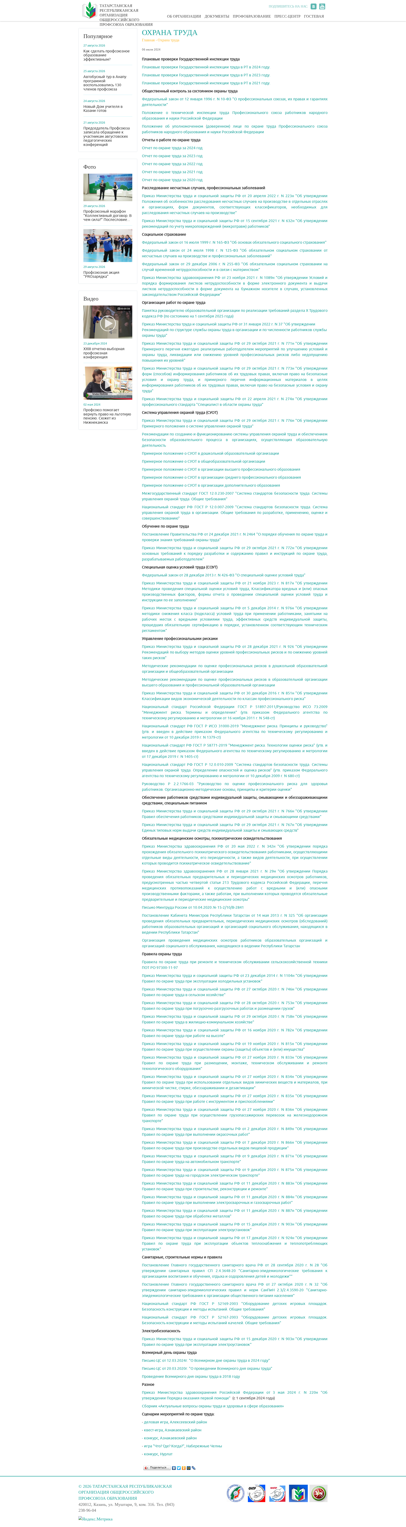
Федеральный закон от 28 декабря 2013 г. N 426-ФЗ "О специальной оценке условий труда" (223, 575)
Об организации (184, 16)
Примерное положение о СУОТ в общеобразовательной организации (203, 461)
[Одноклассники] (183, 1467)
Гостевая (314, 16)
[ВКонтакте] (174, 1467)
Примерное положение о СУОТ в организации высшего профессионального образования (221, 469)
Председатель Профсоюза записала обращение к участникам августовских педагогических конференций (106, 136)
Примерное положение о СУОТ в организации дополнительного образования (211, 485)
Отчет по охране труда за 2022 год (172, 164)
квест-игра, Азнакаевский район (172, 1430)
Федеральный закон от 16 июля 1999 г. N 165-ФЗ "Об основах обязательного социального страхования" (234, 242)
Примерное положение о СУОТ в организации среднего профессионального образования (221, 477)
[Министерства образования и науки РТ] (318, 1493)
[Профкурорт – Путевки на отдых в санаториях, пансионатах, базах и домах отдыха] (277, 1493)
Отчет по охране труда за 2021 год (172, 172)
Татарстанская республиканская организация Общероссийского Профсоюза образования (126, 12)
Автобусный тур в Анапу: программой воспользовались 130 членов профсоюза (105, 83)
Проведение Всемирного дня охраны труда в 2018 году (191, 1376)
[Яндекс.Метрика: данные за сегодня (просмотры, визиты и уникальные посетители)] (95, 1519)
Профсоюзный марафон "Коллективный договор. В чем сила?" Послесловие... (107, 215)
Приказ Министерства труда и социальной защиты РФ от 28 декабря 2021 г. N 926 (218, 647)
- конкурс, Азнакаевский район (169, 1438)
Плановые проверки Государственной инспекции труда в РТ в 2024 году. (206, 67)
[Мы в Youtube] (322, 7)
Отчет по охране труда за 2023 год (172, 156)
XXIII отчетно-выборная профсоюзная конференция (104, 353)
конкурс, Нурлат (157, 1454)
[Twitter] (178, 1467)
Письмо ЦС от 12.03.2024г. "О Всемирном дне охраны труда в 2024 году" (206, 1361)
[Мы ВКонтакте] (314, 7)
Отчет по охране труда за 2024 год (172, 148)
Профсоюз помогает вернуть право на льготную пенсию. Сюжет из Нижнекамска (107, 416)
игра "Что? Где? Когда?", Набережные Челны (183, 1446)
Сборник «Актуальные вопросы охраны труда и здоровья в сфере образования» (213, 1406)
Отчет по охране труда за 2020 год (172, 180)
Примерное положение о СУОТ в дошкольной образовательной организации (210, 453)
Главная (148, 40)
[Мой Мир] (188, 1467)
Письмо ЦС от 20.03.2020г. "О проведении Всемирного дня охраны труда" (207, 1368)
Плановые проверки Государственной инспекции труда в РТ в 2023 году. (206, 75)
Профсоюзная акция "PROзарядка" (101, 274)
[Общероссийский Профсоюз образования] (298, 1493)
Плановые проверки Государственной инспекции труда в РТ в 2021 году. (206, 83)
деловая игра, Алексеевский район (175, 1422)
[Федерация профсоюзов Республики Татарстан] (236, 1493)
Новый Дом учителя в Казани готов (103, 109)
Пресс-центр (287, 16)
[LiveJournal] (193, 1467)
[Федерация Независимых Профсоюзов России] (256, 1493)
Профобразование (252, 16)
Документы (217, 16)
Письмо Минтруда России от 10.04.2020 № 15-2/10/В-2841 (193, 907)
